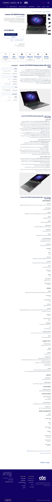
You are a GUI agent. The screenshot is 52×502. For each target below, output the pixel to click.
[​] (46, 3)
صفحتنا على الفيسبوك (43, 453)
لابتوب (44, 11)
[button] (48, 3)
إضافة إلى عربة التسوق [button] (10, 34)
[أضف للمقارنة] (12, 40)
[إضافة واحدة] (19, 34)
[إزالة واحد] (22, 34)
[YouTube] (42, 3)
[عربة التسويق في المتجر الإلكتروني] (21, 3)
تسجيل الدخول (13, 2)
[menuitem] (48, 6)
